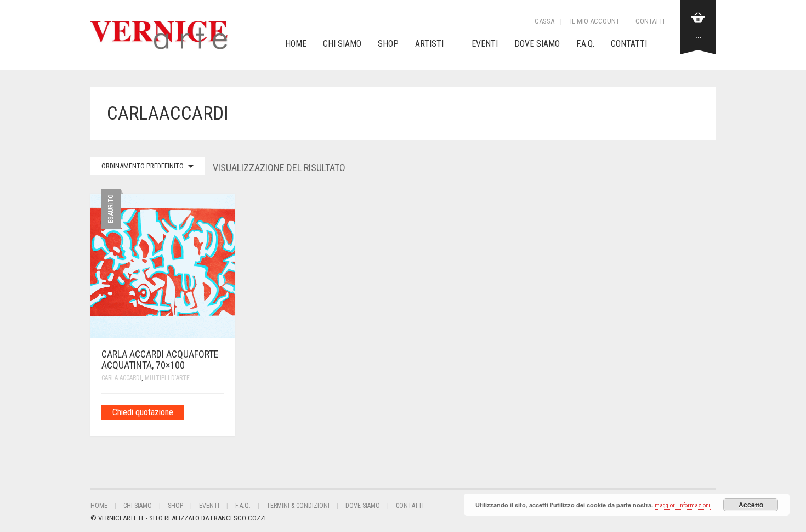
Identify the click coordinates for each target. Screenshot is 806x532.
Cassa (544, 21)
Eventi (485, 43)
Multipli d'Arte (167, 378)
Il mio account (595, 21)
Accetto (751, 505)
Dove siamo (537, 43)
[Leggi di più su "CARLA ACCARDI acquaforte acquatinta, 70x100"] (220, 411)
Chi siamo (342, 43)
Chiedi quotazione (142, 412)
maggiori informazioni (683, 505)
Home (295, 43)
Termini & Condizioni (298, 506)
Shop (388, 43)
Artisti (429, 43)
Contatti (650, 21)
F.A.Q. (585, 43)
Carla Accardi (121, 378)
